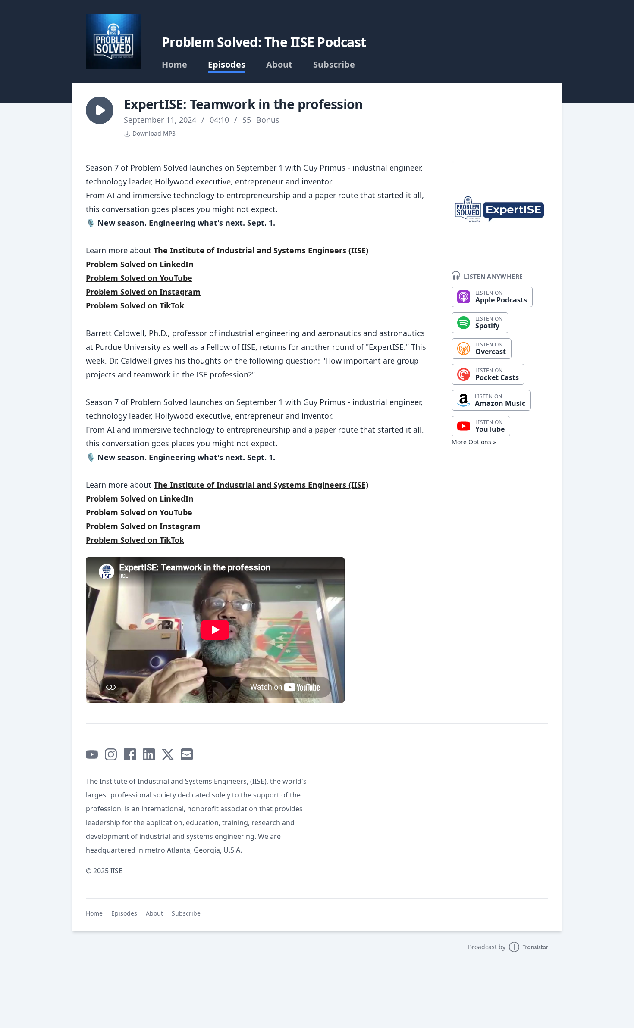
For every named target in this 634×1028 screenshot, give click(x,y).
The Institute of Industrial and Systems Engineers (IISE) (261, 250)
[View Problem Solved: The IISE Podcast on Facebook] (130, 754)
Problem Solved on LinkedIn (140, 264)
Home (174, 64)
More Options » (474, 442)
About (279, 64)
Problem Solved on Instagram (143, 292)
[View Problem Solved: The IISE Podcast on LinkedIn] (149, 754)
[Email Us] (187, 754)
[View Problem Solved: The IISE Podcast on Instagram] (111, 754)
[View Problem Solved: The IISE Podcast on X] (168, 754)
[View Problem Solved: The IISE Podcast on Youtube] (92, 754)
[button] (99, 110)
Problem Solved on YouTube (139, 278)
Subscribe (334, 64)
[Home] (113, 41)
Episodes (226, 64)
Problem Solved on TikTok (135, 305)
